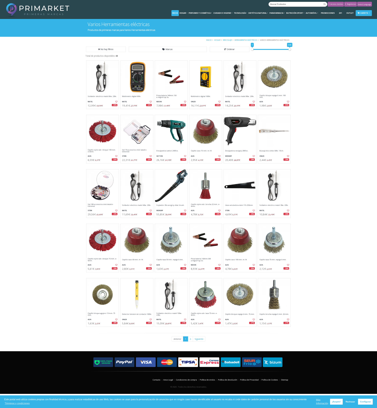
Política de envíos (207, 380)
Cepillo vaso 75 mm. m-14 (201, 151)
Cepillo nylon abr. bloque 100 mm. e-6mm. (102, 151)
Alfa (261, 102)
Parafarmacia (276, 13)
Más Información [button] (322, 402)
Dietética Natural (257, 13)
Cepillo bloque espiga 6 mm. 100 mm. (272, 96)
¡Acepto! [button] (336, 401)
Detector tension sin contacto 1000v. (137, 314)
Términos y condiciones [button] (17, 403)
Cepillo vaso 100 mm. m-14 (236, 259)
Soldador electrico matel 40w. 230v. (136, 205)
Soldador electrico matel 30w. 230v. (273, 205)
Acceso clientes (336, 4)
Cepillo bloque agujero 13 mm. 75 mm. (101, 314)
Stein (124, 156)
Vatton (159, 156)
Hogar (183, 13)
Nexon (159, 102)
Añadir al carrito (103, 111)
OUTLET (350, 13)
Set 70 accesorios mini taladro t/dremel (134, 151)
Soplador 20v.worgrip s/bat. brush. (170, 205)
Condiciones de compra (186, 380)
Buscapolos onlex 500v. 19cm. (271, 151)
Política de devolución (227, 380)
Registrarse (351, 4)
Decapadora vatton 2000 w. (167, 151)
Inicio (175, 13)
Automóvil (311, 13)
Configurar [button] (365, 401)
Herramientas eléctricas (245, 40)
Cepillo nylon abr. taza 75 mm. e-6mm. (204, 314)
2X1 (340, 13)
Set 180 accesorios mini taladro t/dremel (100, 205)
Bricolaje (227, 40)
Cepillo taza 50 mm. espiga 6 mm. (169, 259)
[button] (168, 49)
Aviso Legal (168, 380)
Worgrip (228, 156)
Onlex (193, 102)
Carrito (364, 13)
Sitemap (284, 380)
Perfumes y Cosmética (200, 13)
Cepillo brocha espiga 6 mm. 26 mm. (274, 314)
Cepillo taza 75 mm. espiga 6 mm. (272, 259)
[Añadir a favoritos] (116, 101)
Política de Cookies (270, 380)
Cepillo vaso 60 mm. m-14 (132, 259)
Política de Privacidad (249, 380)
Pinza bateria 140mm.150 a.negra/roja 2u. (166, 96)
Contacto (156, 380)
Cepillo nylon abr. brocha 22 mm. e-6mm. (205, 205)
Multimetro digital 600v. (131, 96)
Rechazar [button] (350, 401)
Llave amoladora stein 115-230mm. (239, 205)
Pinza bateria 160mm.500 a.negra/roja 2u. (201, 260)
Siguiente (199, 339)
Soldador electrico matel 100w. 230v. (169, 314)
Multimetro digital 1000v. (201, 96)
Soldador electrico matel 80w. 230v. (239, 96)
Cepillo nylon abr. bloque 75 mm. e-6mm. (102, 260)
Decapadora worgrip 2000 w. (236, 151)
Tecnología (240, 13)
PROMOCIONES (328, 13)
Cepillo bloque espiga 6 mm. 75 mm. (239, 314)
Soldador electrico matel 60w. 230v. (102, 96)
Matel (90, 102)
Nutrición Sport (294, 13)
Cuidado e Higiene (222, 13)
